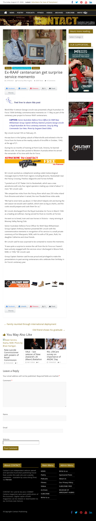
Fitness (40, 13)
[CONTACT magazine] (5, 12)
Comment (7, 380)
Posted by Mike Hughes (24, 81)
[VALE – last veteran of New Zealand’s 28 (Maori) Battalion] (34, 340)
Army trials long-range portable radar (46, 2)
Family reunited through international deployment (30, 324)
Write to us (82, 13)
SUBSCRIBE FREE (65, 486)
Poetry (20, 13)
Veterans (36, 68)
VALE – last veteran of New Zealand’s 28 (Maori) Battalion (33, 355)
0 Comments (51, 81)
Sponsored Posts (65, 475)
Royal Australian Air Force (21, 68)
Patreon (9, 479)
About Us (62, 479)
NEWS (12, 13)
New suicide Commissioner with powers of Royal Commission (11, 355)
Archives (59, 13)
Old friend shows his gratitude (49, 329)
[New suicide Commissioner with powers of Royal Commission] (13, 340)
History (8, 68)
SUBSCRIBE (70, 13)
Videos (49, 13)
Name (5, 414)
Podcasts (30, 13)
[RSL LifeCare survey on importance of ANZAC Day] (56, 340)
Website (6, 439)
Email (5, 427)
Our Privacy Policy (66, 482)
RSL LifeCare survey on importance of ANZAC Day (54, 355)
